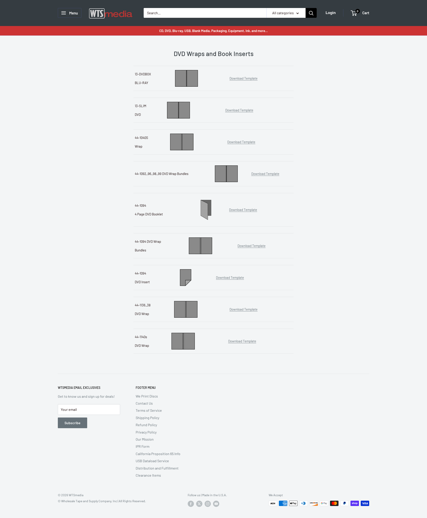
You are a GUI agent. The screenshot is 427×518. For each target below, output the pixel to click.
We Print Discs (147, 396)
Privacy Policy (146, 432)
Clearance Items (148, 475)
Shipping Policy (147, 418)
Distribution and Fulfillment (157, 468)
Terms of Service (149, 410)
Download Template (244, 78)
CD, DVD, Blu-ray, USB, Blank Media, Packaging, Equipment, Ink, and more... (213, 31)
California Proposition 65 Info (158, 454)
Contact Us (144, 403)
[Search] (311, 13)
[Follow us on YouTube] (216, 504)
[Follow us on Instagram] (208, 504)
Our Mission (145, 439)
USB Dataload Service (152, 461)
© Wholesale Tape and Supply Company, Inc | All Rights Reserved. (102, 501)
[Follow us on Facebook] (191, 504)
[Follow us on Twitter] (199, 504)
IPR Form (142, 446)
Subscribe (72, 423)
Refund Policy (146, 425)
